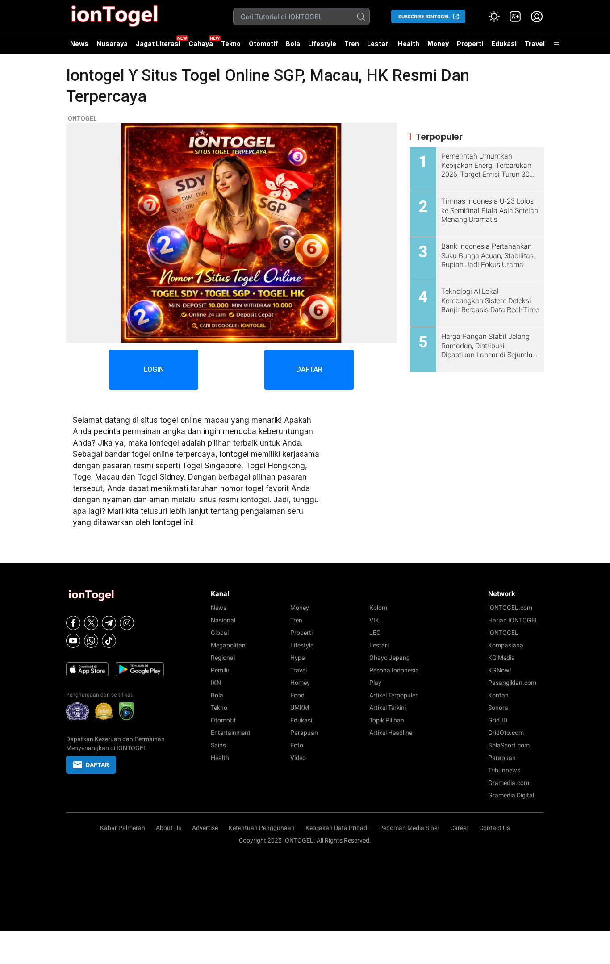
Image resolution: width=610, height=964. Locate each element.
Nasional (223, 620)
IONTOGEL (81, 118)
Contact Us (494, 827)
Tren (351, 43)
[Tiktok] (109, 641)
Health (408, 43)
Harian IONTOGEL (513, 620)
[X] (91, 623)
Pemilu (220, 670)
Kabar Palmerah (122, 827)
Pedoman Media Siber (409, 827)
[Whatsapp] (91, 641)
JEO (375, 632)
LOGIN (154, 369)
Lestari (378, 47)
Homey (300, 682)
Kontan (498, 695)
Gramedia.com (508, 782)
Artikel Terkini (387, 707)
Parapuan (304, 732)
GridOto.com (506, 732)
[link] (515, 16)
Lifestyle (322, 43)
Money (438, 43)
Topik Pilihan (386, 720)
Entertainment (231, 732)
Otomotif (263, 43)
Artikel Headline (390, 732)
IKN (216, 682)
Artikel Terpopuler (393, 695)
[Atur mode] (494, 16)
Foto (296, 745)
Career (459, 827)
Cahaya (200, 43)
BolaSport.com (509, 745)
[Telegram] (109, 623)
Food (297, 695)
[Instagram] (127, 623)
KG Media (501, 657)
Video (298, 757)
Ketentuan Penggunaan (262, 827)
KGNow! (499, 670)
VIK (374, 620)
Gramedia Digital (511, 795)
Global (220, 632)
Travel (535, 43)
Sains (218, 745)
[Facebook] (73, 623)
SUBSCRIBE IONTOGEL (424, 17)
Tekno (231, 43)
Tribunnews (504, 770)
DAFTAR (309, 369)
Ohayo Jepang (389, 657)
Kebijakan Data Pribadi (336, 827)
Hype (297, 657)
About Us (168, 827)
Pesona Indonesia (394, 670)
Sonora (498, 707)
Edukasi (504, 43)
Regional (223, 657)
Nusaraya (112, 43)
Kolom (378, 607)
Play (375, 682)
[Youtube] (73, 641)
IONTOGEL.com (510, 607)
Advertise (205, 827)
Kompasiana (505, 645)
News (79, 43)
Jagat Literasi (158, 43)
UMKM (299, 707)
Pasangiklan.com (512, 682)
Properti (470, 43)
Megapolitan (228, 645)
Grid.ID (497, 720)
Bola (293, 43)
